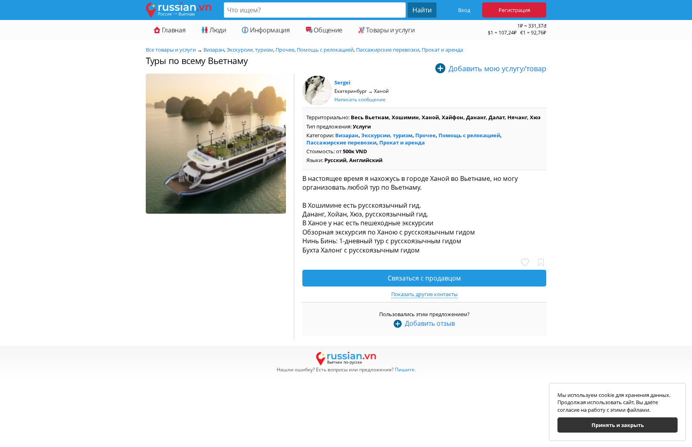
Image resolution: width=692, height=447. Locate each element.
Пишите (404, 369)
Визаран (213, 49)
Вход (464, 10)
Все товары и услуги (171, 49)
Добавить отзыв (430, 323)
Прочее (285, 49)
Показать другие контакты (424, 294)
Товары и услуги (389, 30)
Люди (217, 30)
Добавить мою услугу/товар (497, 68)
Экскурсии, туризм (250, 49)
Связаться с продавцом (424, 278)
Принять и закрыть (617, 425)
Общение (327, 30)
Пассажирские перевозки (387, 49)
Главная (172, 30)
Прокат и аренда (442, 49)
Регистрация (514, 10)
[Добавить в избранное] (541, 263)
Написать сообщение (360, 99)
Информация (269, 30)
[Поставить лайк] (527, 263)
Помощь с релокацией (325, 49)
